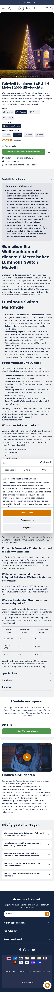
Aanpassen (26, 520)
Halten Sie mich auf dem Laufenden (23, 152)
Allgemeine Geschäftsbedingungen (18, 971)
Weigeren (27, 527)
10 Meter (10, 117)
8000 (41, 134)
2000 (19, 134)
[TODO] (16, 76)
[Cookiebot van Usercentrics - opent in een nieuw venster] (40, 462)
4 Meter (10, 112)
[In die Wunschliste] (49, 152)
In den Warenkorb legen (27, 731)
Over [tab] (44, 470)
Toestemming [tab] (10, 470)
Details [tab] (27, 470)
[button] (3, 8)
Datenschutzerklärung (41, 971)
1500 (8, 134)
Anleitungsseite (15, 809)
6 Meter (23, 112)
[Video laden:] (27, 757)
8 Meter (36, 112)
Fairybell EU (30, 982)
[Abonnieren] (47, 914)
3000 (30, 134)
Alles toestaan (27, 513)
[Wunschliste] (47, 8)
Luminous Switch (13, 126)
